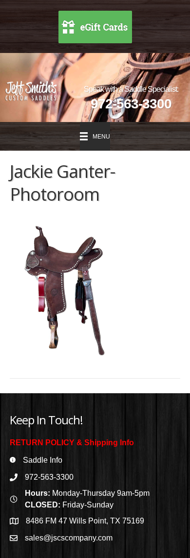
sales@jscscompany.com (69, 538)
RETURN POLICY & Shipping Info (72, 442)
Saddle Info (42, 460)
